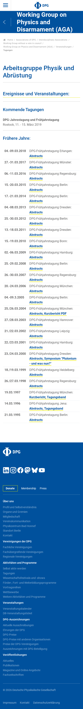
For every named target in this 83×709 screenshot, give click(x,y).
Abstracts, (36, 313)
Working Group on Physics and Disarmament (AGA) (28, 47)
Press (43, 488)
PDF (64, 313)
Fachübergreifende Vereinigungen (23, 552)
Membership (28, 488)
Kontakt (8, 535)
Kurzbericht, (38, 397)
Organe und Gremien (15, 511)
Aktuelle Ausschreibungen (18, 625)
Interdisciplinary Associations (53, 40)
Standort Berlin (12, 530)
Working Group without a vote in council (22, 43)
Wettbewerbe (11, 592)
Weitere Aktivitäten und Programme (24, 596)
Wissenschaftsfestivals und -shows (24, 577)
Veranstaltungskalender (17, 608)
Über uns (8, 501)
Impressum (9, 702)
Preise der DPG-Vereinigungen (21, 644)
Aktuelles (8, 660)
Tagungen (9, 573)
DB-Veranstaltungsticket (17, 613)
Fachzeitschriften (13, 674)
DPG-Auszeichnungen (16, 619)
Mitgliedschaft (11, 516)
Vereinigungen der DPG (17, 541)
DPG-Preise (9, 634)
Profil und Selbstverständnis (19, 507)
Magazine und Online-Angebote (21, 670)
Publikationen (11, 665)
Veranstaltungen (64, 47)
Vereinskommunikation (16, 521)
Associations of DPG (26, 40)
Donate (10, 488)
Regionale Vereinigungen (17, 556)
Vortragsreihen (12, 587)
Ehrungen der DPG (14, 630)
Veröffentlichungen (15, 655)
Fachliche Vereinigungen (17, 547)
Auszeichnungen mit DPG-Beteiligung (25, 648)
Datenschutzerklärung (46, 702)
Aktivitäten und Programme (20, 562)
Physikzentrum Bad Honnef (19, 526)
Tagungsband (56, 397)
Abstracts (36, 156)
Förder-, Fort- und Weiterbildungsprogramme (29, 582)
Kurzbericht (52, 313)
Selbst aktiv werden (14, 568)
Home (10, 40)
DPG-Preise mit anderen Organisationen (26, 639)
